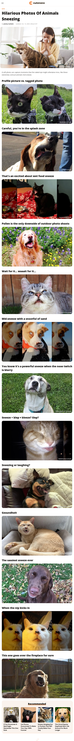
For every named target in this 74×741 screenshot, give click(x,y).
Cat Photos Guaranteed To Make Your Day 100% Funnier (28, 727)
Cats (3, 8)
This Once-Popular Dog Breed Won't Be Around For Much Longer (62, 727)
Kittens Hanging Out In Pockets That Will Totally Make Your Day (45, 727)
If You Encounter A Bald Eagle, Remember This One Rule (11, 727)
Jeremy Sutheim (9, 24)
